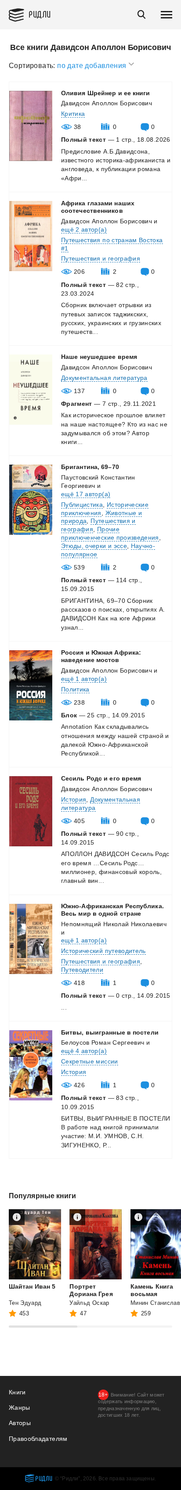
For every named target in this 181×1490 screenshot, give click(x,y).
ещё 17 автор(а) (85, 494)
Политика (75, 689)
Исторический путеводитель (103, 950)
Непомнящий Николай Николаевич (114, 924)
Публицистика (82, 504)
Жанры (19, 1407)
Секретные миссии (89, 1061)
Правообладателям (38, 1438)
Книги (17, 1392)
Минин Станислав (155, 1303)
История (73, 799)
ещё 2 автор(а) (84, 229)
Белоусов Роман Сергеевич (102, 1042)
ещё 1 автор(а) (84, 678)
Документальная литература (104, 377)
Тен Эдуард (25, 1303)
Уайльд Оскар (89, 1303)
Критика (73, 113)
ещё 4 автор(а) (84, 1050)
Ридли (40, 13)
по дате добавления (92, 65)
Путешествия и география (100, 258)
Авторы (20, 1422)
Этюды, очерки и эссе (94, 545)
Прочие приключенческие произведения (110, 533)
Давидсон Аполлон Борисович (106, 103)
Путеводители (82, 969)
